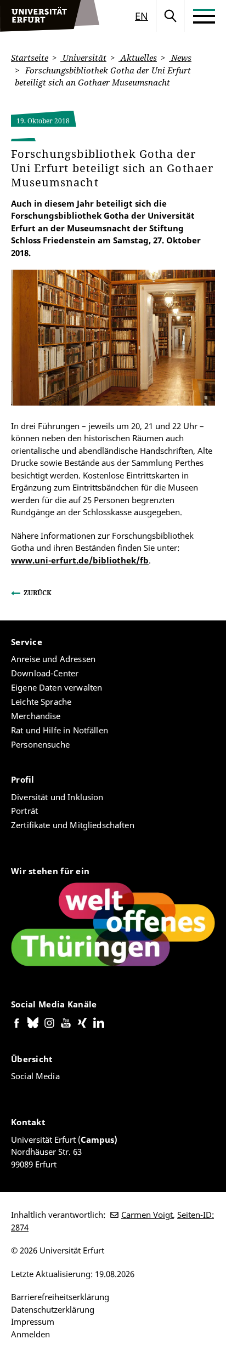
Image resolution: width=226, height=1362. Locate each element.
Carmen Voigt (147, 1214)
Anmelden (30, 1334)
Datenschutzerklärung (52, 1309)
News (180, 57)
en (141, 15)
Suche (170, 16)
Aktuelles (137, 57)
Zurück (38, 592)
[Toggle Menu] (204, 16)
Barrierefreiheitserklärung (60, 1296)
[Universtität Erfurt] (50, 16)
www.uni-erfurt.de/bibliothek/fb (80, 560)
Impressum (32, 1321)
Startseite (29, 57)
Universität (83, 57)
